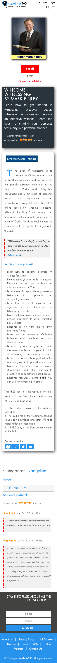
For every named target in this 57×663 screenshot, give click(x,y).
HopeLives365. (25, 658)
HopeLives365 (29, 644)
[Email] (30, 446)
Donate (11, 644)
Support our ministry (30, 81)
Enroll (30, 69)
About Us (7, 639)
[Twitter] (23, 446)
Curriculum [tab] (17, 488)
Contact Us (35, 648)
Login (52, 3)
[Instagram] (15, 446)
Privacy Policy (26, 639)
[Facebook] (8, 446)
